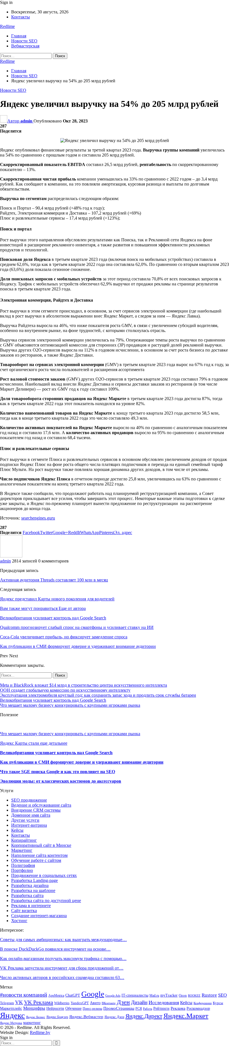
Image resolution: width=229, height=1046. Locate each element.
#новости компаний (23, 995)
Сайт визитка (24, 910)
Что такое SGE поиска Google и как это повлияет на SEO (57, 771)
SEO (222, 995)
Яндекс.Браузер (57, 1017)
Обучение (73, 1008)
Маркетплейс (11, 1008)
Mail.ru (154, 995)
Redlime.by (40, 1032)
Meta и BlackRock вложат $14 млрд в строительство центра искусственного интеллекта (83, 685)
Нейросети (55, 1008)
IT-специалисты (134, 995)
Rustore (209, 995)
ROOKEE (194, 995)
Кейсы (17, 830)
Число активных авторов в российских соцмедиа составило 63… (62, 977)
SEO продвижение (29, 800)
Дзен (123, 1002)
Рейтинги (161, 1008)
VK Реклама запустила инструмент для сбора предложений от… (61, 968)
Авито (95, 1003)
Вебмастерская (25, 46)
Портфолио (22, 870)
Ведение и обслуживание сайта (41, 805)
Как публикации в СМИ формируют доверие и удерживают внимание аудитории (81, 762)
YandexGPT (80, 1003)
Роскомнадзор (198, 1008)
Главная (18, 35)
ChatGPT (72, 995)
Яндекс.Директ (143, 1016)
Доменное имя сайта (30, 815)
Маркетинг (21, 850)
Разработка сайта (27, 895)
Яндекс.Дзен (114, 1017)
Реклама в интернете (31, 905)
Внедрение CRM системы (36, 810)
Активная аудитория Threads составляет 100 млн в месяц (54, 580)
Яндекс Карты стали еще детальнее (33, 743)
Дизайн (139, 1002)
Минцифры (34, 1008)
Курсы (218, 1003)
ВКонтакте (109, 1003)
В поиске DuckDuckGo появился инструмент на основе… (55, 949)
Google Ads (112, 995)
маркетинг (32, 1023)
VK (19, 1002)
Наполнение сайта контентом (39, 855)
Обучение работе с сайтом (36, 860)
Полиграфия (23, 865)
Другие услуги (25, 820)
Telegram (7, 1003)
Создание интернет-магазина (39, 915)
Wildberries (62, 1003)
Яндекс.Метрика (11, 1023)
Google (92, 994)
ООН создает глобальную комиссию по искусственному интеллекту (65, 690)
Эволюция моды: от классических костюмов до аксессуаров (60, 781)
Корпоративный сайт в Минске (41, 845)
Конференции (203, 1003)
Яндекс (12, 1015)
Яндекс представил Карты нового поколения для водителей (57, 599)
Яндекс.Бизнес (35, 1017)
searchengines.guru (38, 518)
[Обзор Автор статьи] (11, 556)
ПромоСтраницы (118, 1008)
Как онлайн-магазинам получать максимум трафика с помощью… (63, 958)
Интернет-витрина (29, 825)
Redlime (7, 26)
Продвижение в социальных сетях (44, 875)
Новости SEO (24, 41)
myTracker (169, 995)
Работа (147, 1008)
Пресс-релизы (92, 1009)
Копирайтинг (24, 840)
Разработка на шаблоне (33, 890)
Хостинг (19, 920)
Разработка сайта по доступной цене (46, 900)
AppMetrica (56, 995)
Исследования (164, 1002)
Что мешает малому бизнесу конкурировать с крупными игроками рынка (70, 705)
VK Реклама (38, 1002)
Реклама (178, 1008)
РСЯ (138, 1009)
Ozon (183, 995)
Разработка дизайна (30, 885)
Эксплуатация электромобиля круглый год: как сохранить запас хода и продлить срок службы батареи (98, 695)
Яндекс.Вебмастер (86, 1016)
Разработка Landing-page (34, 880)
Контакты (20, 17)
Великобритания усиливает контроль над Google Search (53, 700)
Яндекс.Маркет (185, 1015)
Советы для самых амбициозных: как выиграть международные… (63, 939)
